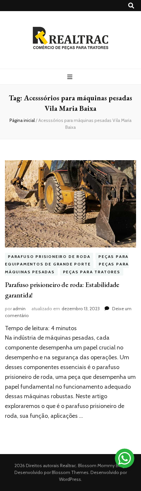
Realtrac (68, 465)
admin (19, 309)
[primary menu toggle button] (70, 77)
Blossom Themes (70, 472)
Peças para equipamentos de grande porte (67, 260)
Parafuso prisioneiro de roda (49, 256)
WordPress (70, 479)
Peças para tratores (91, 271)
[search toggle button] (131, 6)
